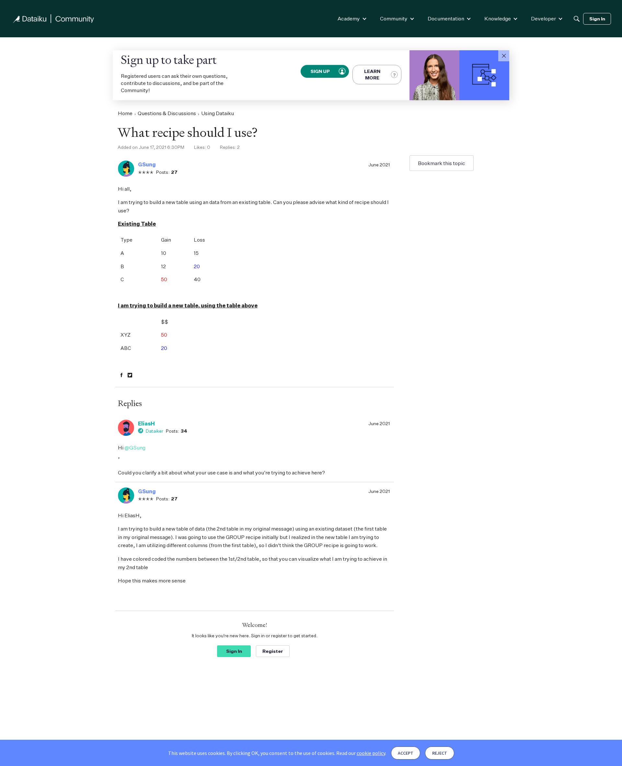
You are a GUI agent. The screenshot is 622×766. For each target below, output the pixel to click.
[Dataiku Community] (53, 18)
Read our (360, 753)
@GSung (134, 447)
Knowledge (497, 18)
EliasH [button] (146, 423)
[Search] (576, 19)
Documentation (446, 18)
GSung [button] (147, 164)
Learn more (372, 74)
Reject (439, 753)
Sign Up (320, 71)
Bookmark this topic (441, 163)
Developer (543, 18)
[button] (503, 55)
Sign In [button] (234, 651)
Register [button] (272, 651)
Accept (405, 753)
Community (394, 18)
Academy (349, 18)
